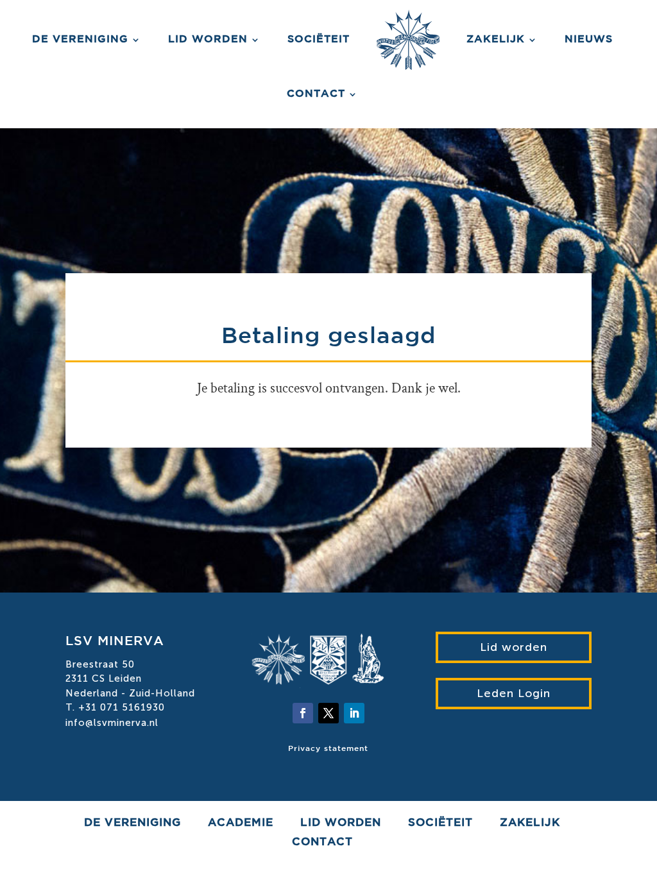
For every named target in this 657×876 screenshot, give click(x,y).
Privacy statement (328, 748)
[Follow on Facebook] (303, 713)
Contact (316, 94)
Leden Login (513, 693)
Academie (240, 823)
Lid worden (208, 39)
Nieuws (589, 39)
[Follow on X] (328, 713)
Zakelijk (495, 39)
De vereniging (80, 39)
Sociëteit (318, 39)
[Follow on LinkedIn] (354, 713)
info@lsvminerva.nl (111, 723)
